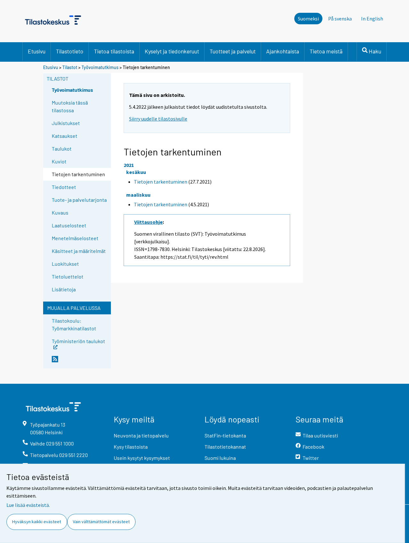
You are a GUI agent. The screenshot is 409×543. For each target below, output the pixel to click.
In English (372, 18)
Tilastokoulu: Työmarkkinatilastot (74, 324)
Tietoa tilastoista (114, 51)
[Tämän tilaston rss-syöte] (80, 361)
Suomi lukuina (220, 458)
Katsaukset (64, 136)
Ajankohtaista (282, 51)
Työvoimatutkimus (100, 67)
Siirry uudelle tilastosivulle (158, 118)
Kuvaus (60, 212)
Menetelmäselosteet (75, 238)
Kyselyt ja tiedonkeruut (172, 51)
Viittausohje (148, 222)
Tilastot (69, 67)
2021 (129, 165)
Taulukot (62, 149)
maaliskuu (138, 195)
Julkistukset (66, 123)
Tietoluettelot (67, 276)
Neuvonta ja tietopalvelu (141, 435)
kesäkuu (136, 172)
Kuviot (59, 161)
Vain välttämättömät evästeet (101, 521)
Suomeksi (308, 18)
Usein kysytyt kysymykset (142, 458)
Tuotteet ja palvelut (233, 51)
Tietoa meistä (326, 51)
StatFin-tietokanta (225, 435)
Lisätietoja (64, 289)
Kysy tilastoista (131, 447)
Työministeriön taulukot (78, 340)
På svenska (340, 18)
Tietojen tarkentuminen (160, 181)
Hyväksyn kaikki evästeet (36, 521)
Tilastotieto (69, 51)
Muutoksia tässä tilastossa (70, 106)
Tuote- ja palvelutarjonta (79, 200)
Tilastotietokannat (225, 447)
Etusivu (36, 51)
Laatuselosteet (69, 225)
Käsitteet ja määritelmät (79, 251)
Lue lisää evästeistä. (28, 505)
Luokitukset (65, 264)
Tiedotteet (64, 187)
